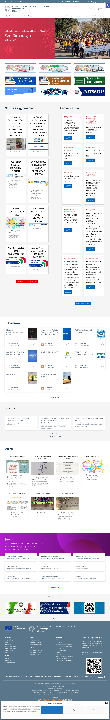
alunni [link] (11, 181)
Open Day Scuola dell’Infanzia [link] (17, 493)
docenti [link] (11, 183)
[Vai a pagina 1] (52, 433)
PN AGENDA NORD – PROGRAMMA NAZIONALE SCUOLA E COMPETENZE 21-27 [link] (71, 220)
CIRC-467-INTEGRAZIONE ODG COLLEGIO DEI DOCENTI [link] (18, 419)
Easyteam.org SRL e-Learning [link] (64, 656)
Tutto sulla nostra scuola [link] (12, 46)
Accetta (52, 710)
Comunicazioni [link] (69, 211)
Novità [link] (23, 16)
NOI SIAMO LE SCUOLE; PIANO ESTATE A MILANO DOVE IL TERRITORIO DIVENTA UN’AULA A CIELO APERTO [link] (38, 126)
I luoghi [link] (7, 642)
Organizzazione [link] (9, 650)
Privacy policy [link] (12, 717)
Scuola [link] (8, 16)
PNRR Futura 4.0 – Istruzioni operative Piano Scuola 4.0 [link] (85, 353)
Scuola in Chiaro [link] (60, 648)
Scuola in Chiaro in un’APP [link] (50, 352)
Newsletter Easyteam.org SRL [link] (64, 661)
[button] (106, 703)
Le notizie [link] (7, 658)
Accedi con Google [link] (90, 2)
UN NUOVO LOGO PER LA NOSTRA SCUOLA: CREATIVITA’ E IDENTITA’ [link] (38, 168)
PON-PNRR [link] (65, 16)
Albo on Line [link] (28, 676)
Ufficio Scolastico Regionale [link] (64, 644)
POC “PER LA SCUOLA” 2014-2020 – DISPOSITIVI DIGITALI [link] (38, 214)
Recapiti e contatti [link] (12, 374)
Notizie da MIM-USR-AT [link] (64, 2)
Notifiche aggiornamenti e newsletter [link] (84, 331)
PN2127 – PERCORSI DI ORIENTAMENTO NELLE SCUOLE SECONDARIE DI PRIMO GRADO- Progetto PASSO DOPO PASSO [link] (94, 188)
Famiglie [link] (94, 16)
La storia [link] (7, 652)
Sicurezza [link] (9, 330)
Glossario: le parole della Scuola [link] (49, 375)
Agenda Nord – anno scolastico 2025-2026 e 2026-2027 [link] (38, 252)
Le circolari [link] (8, 660)
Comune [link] (58, 654)
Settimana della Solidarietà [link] (17, 456)
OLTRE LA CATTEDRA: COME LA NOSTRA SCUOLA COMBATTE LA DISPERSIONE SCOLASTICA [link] (16, 126)
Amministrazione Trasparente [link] (13, 676)
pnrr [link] (75, 211)
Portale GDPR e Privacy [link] (63, 659)
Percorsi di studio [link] (35, 654)
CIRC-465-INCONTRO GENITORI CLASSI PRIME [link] (89, 419)
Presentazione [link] (9, 640)
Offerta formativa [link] (35, 640)
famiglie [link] (15, 183)
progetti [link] (33, 194)
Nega (74, 710)
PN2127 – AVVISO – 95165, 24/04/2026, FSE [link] (15, 251)
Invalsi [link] (58, 652)
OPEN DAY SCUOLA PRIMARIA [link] (93, 456)
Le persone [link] (8, 644)
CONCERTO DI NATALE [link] (68, 493)
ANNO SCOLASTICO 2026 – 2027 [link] (15, 211)
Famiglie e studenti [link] (35, 652)
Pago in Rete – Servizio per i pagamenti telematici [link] (16, 353)
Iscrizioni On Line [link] (61, 650)
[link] (108, 5)
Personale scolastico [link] (36, 650)
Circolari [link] (78, 16)
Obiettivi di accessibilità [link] (72, 676)
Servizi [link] (15, 16)
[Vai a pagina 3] (56, 433)
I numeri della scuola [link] (10, 646)
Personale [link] (86, 16)
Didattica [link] (31, 16)
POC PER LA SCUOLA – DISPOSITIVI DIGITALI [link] (16, 166)
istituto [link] (39, 193)
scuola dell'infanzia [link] (13, 184)
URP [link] (72, 16)
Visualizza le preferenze (96, 710)
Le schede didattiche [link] (36, 642)
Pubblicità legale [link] (77, 2)
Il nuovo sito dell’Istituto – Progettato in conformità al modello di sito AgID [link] (50, 332)
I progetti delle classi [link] (36, 644)
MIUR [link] (57, 640)
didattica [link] (16, 181)
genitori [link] (15, 233)
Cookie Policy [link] (5, 717)
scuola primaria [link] (13, 185)
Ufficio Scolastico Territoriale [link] (64, 646)
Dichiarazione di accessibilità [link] (53, 676)
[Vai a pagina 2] (54, 433)
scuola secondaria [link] (13, 187)
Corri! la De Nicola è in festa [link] (42, 493)
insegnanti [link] (34, 193)
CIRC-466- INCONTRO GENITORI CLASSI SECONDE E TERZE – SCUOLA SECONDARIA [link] (55, 420)
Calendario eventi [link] (10, 663)
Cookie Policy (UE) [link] (87, 676)
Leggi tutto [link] (68, 138)
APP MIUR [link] (59, 642)
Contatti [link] (102, 16)
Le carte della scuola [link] (10, 648)
